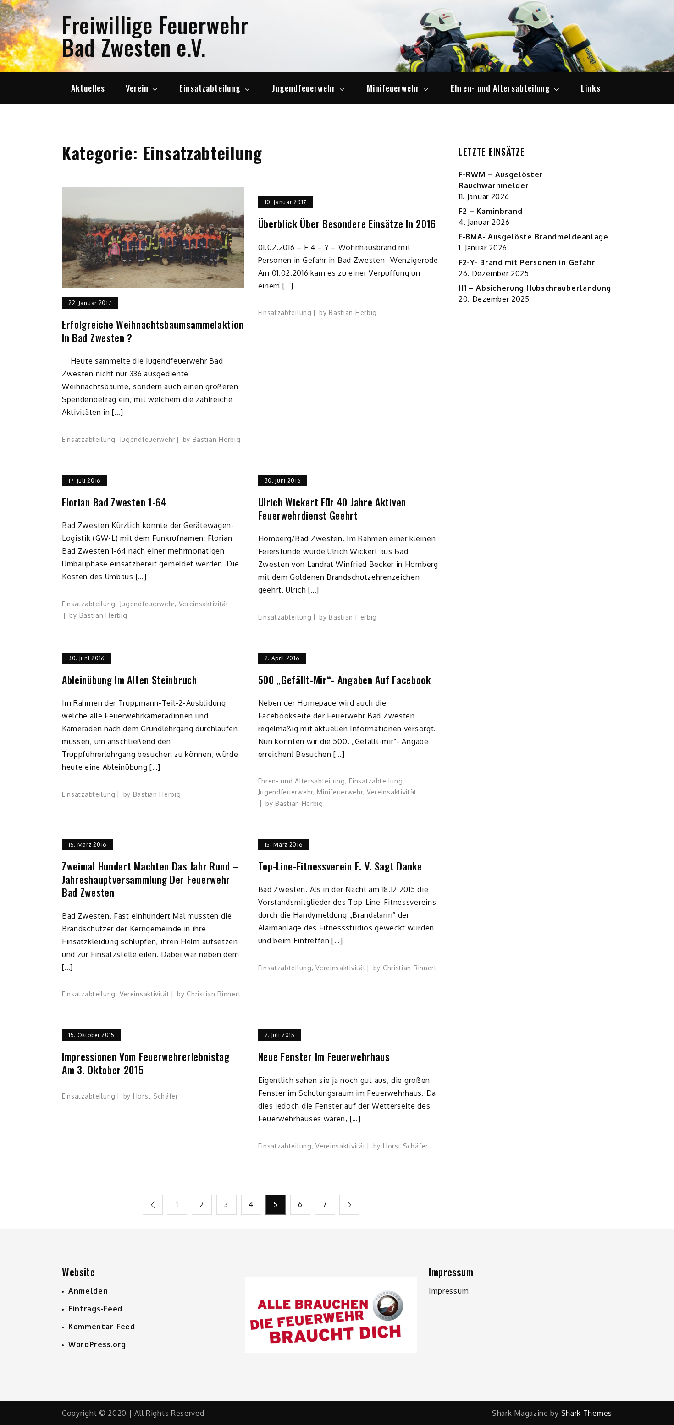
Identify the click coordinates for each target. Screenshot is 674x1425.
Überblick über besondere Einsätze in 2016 (347, 223)
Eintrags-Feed (95, 1308)
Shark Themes (586, 1413)
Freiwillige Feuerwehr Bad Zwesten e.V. (155, 35)
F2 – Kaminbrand (491, 211)
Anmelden (88, 1290)
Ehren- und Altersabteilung (500, 88)
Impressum (449, 1290)
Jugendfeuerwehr (304, 88)
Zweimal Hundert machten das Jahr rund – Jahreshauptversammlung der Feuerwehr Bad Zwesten (150, 879)
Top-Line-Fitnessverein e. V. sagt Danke (340, 866)
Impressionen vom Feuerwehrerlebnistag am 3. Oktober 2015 (146, 1063)
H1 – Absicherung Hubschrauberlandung (535, 288)
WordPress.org (97, 1344)
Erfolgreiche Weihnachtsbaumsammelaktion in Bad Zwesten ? (152, 331)
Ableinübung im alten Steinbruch (129, 679)
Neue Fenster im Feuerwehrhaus (324, 1056)
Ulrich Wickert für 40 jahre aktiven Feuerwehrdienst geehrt (332, 508)
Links (591, 88)
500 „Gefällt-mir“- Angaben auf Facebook (344, 679)
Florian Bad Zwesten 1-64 (114, 502)
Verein (137, 88)
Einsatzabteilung (210, 88)
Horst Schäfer (155, 1096)
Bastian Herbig (217, 439)
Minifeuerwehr (393, 88)
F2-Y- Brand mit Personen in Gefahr (527, 262)
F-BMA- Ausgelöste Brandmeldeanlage (533, 236)
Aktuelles (88, 88)
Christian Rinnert (214, 994)
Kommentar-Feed (101, 1326)
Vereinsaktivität (204, 604)
